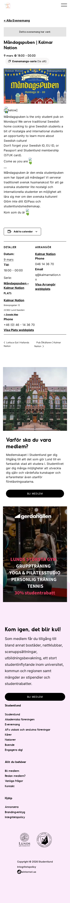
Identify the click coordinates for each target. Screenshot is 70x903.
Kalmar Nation (14, 300)
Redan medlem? (15, 776)
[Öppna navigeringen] (64, 5)
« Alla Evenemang (17, 20)
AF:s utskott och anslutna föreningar (27, 729)
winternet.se (28, 871)
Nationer (10, 739)
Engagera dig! (14, 750)
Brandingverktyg (15, 812)
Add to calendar (23, 231)
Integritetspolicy (15, 817)
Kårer (8, 734)
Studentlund (12, 714)
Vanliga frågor (14, 781)
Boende (10, 745)
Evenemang (12, 724)
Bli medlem (35, 493)
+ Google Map (11, 314)
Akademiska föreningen (20, 719)
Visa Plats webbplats (19, 330)
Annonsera (11, 807)
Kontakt (9, 786)
